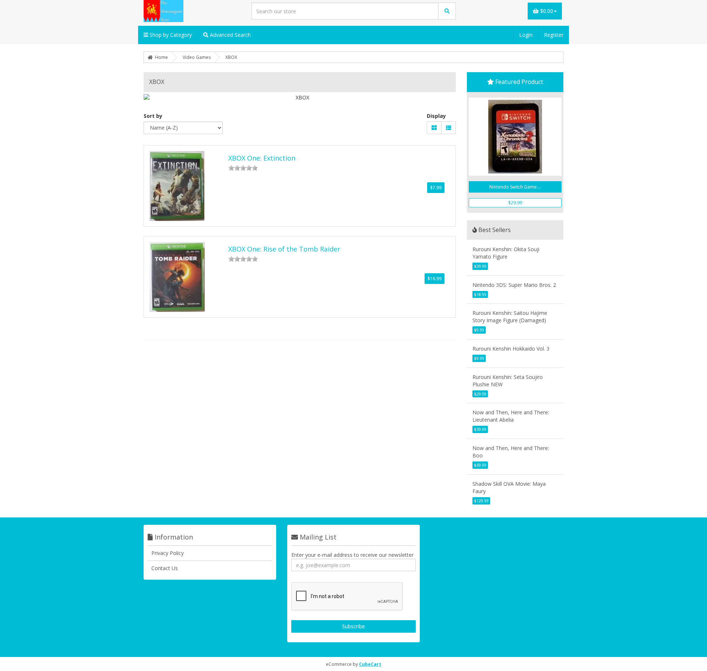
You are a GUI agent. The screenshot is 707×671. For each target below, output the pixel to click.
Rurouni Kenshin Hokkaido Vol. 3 (510, 348)
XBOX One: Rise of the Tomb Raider (284, 249)
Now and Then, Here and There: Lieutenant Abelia (510, 416)
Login (525, 34)
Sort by (153, 115)
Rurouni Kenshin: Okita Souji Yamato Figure (505, 253)
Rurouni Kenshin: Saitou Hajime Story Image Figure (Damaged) (509, 316)
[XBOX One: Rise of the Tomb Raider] (177, 277)
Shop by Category (170, 34)
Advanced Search (229, 34)
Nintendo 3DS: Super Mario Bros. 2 (514, 284)
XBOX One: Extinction (261, 158)
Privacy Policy (167, 552)
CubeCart (370, 664)
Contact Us (164, 568)
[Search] (447, 11)
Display (436, 115)
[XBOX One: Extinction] (177, 186)
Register (553, 34)
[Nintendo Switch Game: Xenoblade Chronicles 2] (515, 136)
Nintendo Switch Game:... (515, 187)
